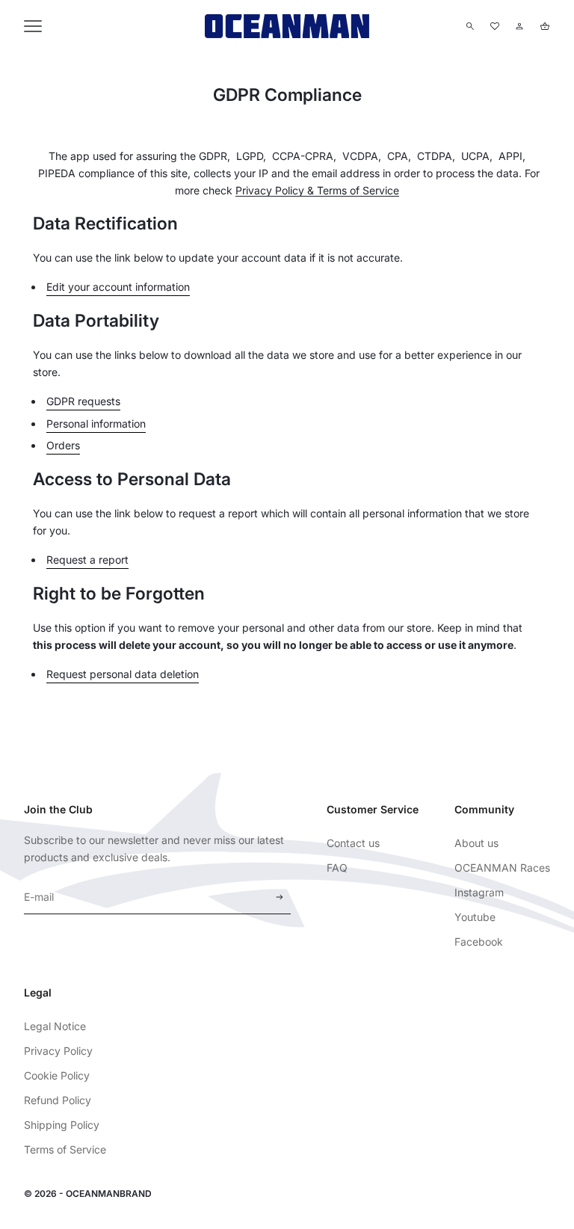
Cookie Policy (57, 1075)
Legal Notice (55, 1026)
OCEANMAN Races (502, 867)
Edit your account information (118, 286)
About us (476, 843)
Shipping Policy (61, 1124)
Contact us (353, 843)
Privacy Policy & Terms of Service (317, 190)
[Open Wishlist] (494, 26)
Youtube (475, 917)
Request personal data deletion (122, 674)
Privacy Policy (58, 1050)
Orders (63, 445)
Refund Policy (57, 1100)
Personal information (96, 423)
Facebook (478, 941)
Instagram (479, 892)
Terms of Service (65, 1149)
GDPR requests (83, 401)
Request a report (87, 559)
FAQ (337, 867)
